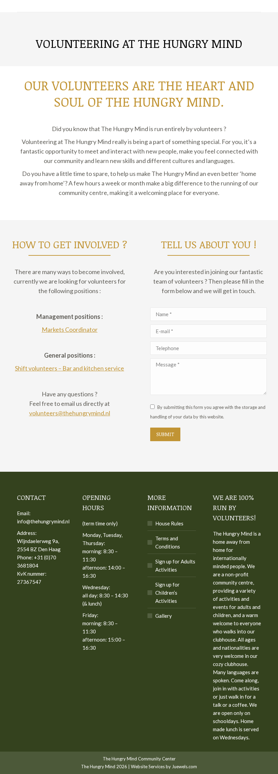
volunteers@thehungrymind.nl (69, 413)
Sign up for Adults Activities (175, 565)
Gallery (163, 616)
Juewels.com (184, 766)
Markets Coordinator (70, 329)
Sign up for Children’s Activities (167, 592)
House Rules (169, 523)
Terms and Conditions (167, 542)
